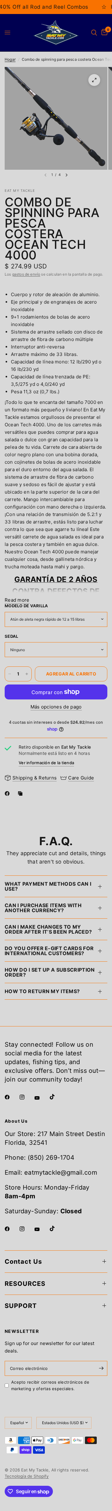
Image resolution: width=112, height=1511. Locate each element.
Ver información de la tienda (46, 762)
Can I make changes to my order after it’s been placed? (48, 929)
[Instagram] (26, 1097)
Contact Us (23, 1261)
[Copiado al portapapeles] (21, 793)
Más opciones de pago (56, 706)
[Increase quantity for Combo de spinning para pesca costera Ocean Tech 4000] (26, 674)
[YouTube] (41, 1098)
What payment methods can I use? (48, 886)
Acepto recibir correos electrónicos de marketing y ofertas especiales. (50, 1385)
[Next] (66, 175)
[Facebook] (8, 793)
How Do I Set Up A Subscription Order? (50, 972)
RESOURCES (25, 1283)
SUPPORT (21, 1306)
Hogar (10, 59)
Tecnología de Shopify (27, 1476)
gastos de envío (26, 274)
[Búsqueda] (94, 32)
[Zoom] (94, 80)
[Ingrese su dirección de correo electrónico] (101, 1368)
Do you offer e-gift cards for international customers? (49, 950)
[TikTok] (56, 1097)
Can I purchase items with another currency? (43, 907)
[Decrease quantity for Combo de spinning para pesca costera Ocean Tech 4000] (9, 674)
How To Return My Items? (42, 991)
